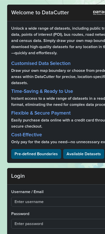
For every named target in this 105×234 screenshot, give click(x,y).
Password (20, 214)
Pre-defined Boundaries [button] (36, 154)
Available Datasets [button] (84, 154)
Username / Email (27, 192)
